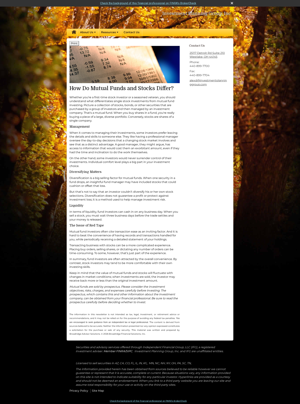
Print (74, 43)
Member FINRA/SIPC (117, 351)
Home (73, 32)
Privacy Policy (78, 390)
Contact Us (131, 32)
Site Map (98, 390)
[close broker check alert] (232, 3)
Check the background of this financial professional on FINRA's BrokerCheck (148, 3)
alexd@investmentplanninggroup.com (208, 82)
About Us (86, 32)
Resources (108, 32)
